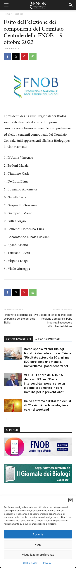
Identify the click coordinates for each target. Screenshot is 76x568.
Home (7, 13)
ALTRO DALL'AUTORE (47, 339)
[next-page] (12, 419)
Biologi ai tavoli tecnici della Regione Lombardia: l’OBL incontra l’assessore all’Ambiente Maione (55, 320)
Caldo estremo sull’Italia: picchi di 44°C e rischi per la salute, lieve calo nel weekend (48, 405)
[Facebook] (7, 56)
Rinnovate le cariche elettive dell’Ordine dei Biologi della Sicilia (21, 318)
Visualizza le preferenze (38, 554)
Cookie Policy (30, 563)
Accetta (38, 534)
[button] (70, 500)
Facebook (18, 13)
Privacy (47, 563)
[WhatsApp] (33, 56)
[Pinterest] (24, 56)
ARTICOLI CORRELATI (18, 339)
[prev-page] (6, 419)
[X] (16, 56)
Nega (38, 544)
